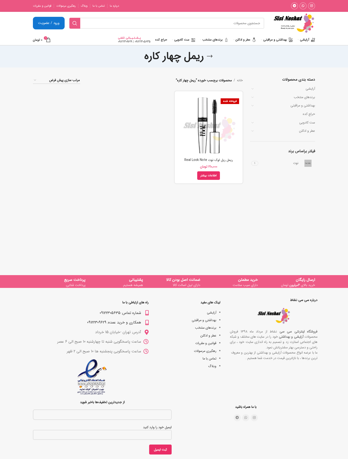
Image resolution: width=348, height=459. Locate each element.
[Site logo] (293, 23)
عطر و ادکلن (307, 130)
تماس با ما (209, 358)
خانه (240, 80)
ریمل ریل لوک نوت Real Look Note (208, 160)
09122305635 (143, 41)
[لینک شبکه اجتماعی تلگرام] (294, 5)
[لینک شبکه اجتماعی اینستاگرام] (311, 5)
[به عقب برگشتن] (210, 56)
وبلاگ (212, 366)
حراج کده (309, 114)
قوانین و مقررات (205, 343)
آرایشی (310, 88)
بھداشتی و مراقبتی (302, 105)
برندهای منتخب (304, 97)
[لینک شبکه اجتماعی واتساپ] (303, 5)
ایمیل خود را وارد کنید (157, 427)
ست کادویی (307, 122)
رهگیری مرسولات (205, 351)
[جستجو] (74, 23)
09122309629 (125, 41)
